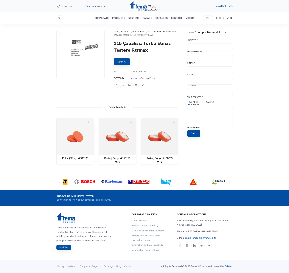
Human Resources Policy (145, 225)
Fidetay (229, 266)
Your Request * (195, 97)
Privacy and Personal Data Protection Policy (146, 238)
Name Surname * (195, 51)
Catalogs (161, 18)
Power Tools (139, 32)
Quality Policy (139, 220)
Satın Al (121, 61)
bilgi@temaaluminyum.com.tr (200, 237)
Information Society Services (147, 250)
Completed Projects (90, 266)
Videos (190, 18)
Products (118, 18)
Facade (147, 18)
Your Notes (193, 104)
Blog (118, 266)
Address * (192, 85)
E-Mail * (191, 63)
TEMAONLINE (220, 6)
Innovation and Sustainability (147, 244)
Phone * (191, 74)
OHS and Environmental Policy (148, 230)
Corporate (102, 18)
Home (116, 32)
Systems (133, 18)
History (60, 266)
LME (231, 6)
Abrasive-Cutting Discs (160, 32)
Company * (192, 40)
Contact (176, 18)
